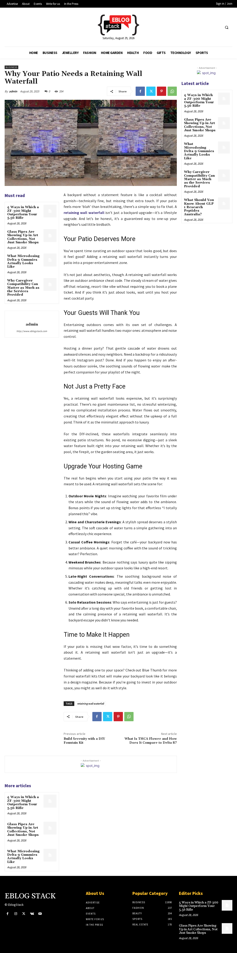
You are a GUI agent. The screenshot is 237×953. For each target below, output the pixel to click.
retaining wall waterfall (84, 212)
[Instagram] (16, 914)
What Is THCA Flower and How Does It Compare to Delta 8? (151, 741)
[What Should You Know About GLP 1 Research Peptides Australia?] (224, 203)
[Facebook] (140, 91)
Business (11, 67)
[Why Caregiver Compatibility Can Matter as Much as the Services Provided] (50, 284)
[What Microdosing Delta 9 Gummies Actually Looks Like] (50, 260)
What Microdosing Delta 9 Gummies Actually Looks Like (23, 261)
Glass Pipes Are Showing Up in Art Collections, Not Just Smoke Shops (23, 237)
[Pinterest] (161, 91)
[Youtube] (40, 914)
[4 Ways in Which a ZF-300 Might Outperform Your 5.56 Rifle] (50, 211)
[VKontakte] (32, 914)
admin (13, 91)
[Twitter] (151, 91)
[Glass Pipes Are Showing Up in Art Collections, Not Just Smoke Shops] (50, 235)
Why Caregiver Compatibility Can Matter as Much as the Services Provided (23, 288)
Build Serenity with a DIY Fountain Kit (84, 741)
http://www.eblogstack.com (31, 331)
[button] (226, 27)
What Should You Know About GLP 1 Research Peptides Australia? (199, 207)
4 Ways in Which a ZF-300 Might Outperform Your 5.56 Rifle (23, 212)
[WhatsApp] (172, 91)
